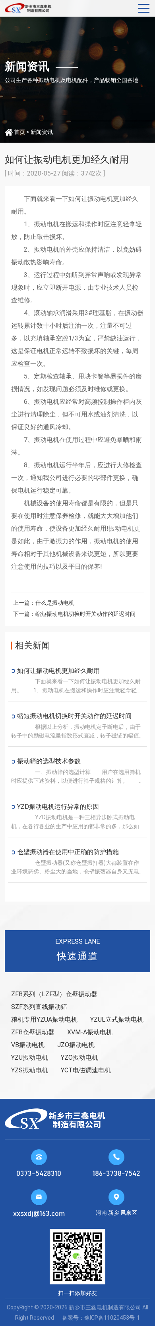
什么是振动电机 (54, 603)
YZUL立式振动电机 (116, 1019)
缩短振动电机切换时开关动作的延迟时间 (85, 614)
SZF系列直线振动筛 (39, 1007)
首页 (19, 132)
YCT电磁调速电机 (86, 1070)
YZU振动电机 (29, 1057)
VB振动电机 (28, 1045)
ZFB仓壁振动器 (32, 1032)
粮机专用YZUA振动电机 (44, 1019)
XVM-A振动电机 (89, 1032)
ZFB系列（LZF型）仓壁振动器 (54, 994)
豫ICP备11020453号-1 (112, 1318)
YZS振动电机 (29, 1070)
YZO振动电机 (79, 1057)
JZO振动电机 (76, 1045)
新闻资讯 (42, 132)
